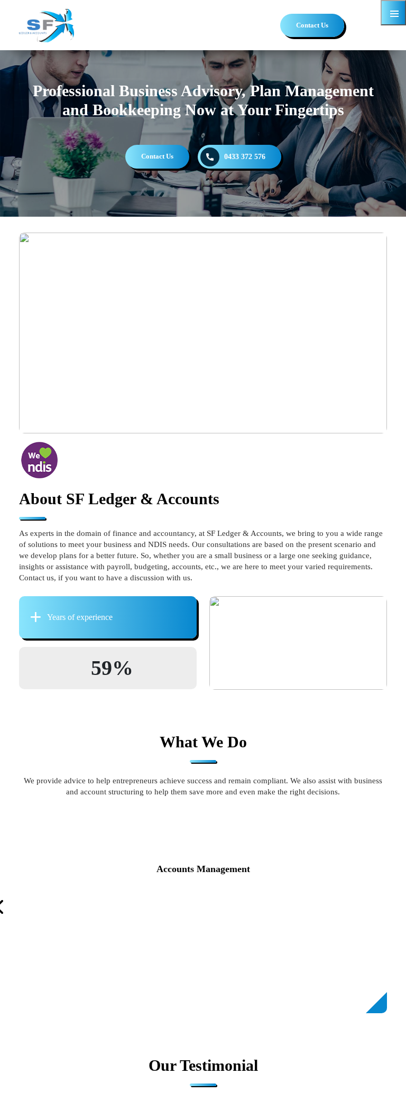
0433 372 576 (244, 157)
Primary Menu (393, 12)
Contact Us (312, 25)
